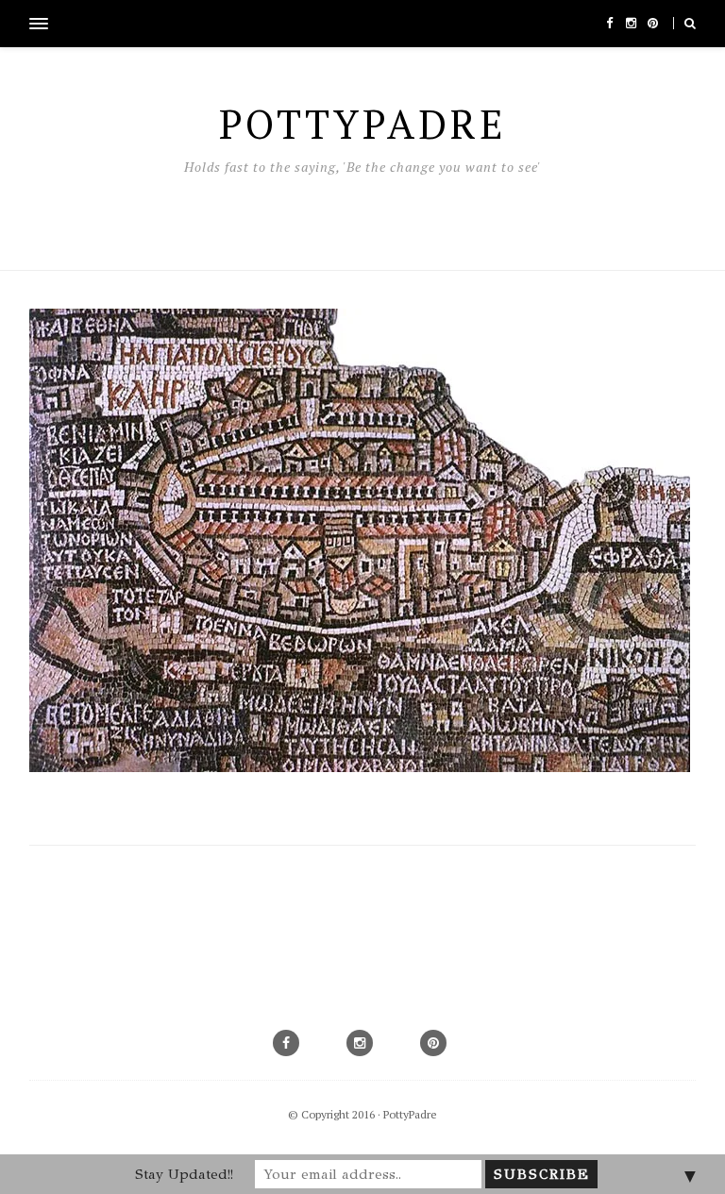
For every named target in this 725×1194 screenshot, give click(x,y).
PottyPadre (410, 1114)
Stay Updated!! (184, 1174)
